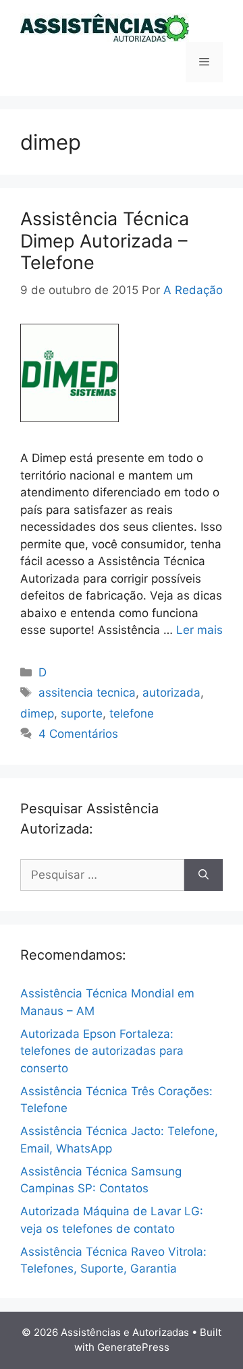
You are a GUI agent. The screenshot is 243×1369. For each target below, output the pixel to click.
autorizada (171, 692)
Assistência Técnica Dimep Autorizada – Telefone (104, 241)
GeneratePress (133, 1347)
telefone (131, 713)
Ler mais (199, 630)
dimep (37, 713)
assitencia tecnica (87, 692)
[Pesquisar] (203, 875)
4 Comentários (78, 733)
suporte (82, 713)
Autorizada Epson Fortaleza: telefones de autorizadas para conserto (102, 1051)
